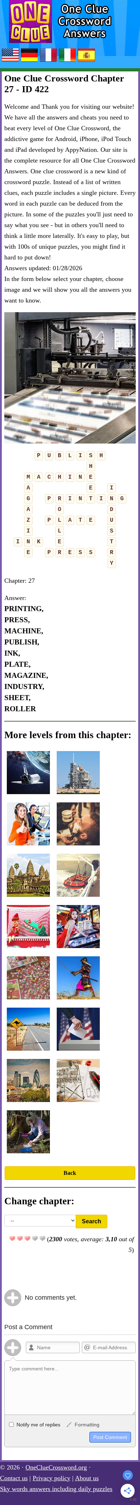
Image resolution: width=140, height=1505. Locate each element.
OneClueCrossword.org (56, 1467)
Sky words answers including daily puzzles (56, 1488)
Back (70, 1173)
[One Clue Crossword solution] (48, 61)
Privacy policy (51, 1478)
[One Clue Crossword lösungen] (29, 61)
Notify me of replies (37, 1424)
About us (87, 1478)
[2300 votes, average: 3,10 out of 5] (12, 1238)
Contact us (14, 1478)
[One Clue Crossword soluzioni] (67, 61)
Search (91, 1221)
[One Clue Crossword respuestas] (86, 61)
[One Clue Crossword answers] (10, 61)
